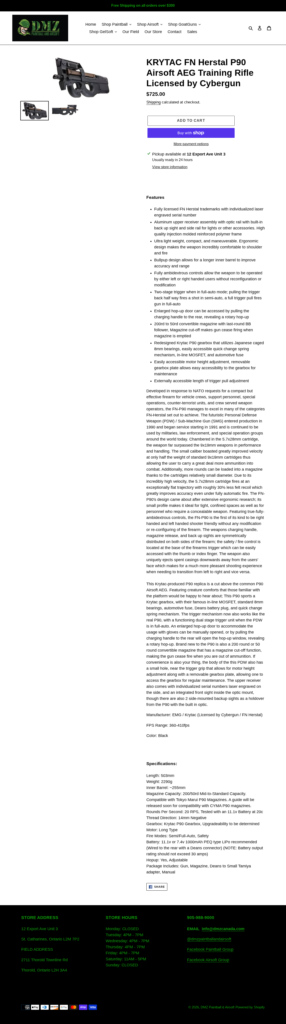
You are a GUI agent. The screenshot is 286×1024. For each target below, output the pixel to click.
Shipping (153, 102)
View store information (169, 167)
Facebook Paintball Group (210, 949)
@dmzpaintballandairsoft (209, 939)
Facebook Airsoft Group (208, 960)
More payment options (191, 144)
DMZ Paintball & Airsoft (217, 1007)
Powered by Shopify (250, 1007)
